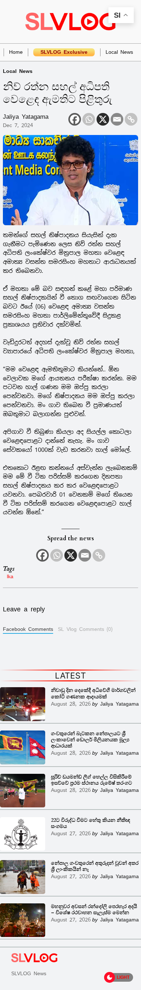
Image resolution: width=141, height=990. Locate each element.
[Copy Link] (131, 119)
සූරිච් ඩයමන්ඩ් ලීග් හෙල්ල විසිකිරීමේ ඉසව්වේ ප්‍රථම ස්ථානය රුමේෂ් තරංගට (91, 780)
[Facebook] (74, 119)
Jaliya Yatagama (25, 117)
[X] (103, 119)
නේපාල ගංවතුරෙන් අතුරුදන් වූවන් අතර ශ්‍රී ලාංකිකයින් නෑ (94, 866)
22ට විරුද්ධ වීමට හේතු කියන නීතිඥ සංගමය (90, 823)
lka (10, 576)
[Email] (117, 119)
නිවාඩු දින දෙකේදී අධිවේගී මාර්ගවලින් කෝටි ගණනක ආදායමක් (93, 693)
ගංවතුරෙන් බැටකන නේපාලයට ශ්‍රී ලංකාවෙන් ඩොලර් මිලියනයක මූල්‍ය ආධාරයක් (90, 739)
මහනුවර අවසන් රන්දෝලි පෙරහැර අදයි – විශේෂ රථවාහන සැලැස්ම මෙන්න (94, 909)
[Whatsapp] (88, 119)
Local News (18, 70)
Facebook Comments (28, 629)
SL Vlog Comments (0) (85, 629)
